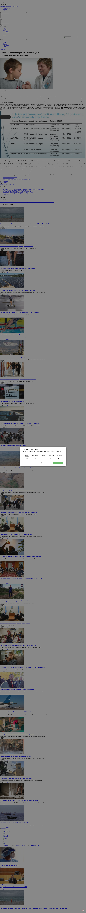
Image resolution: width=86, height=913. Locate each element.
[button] (27, 463)
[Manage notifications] (83, 910)
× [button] (64, 447)
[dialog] (43, 456)
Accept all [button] (58, 463)
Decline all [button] (46, 463)
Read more (43, 452)
